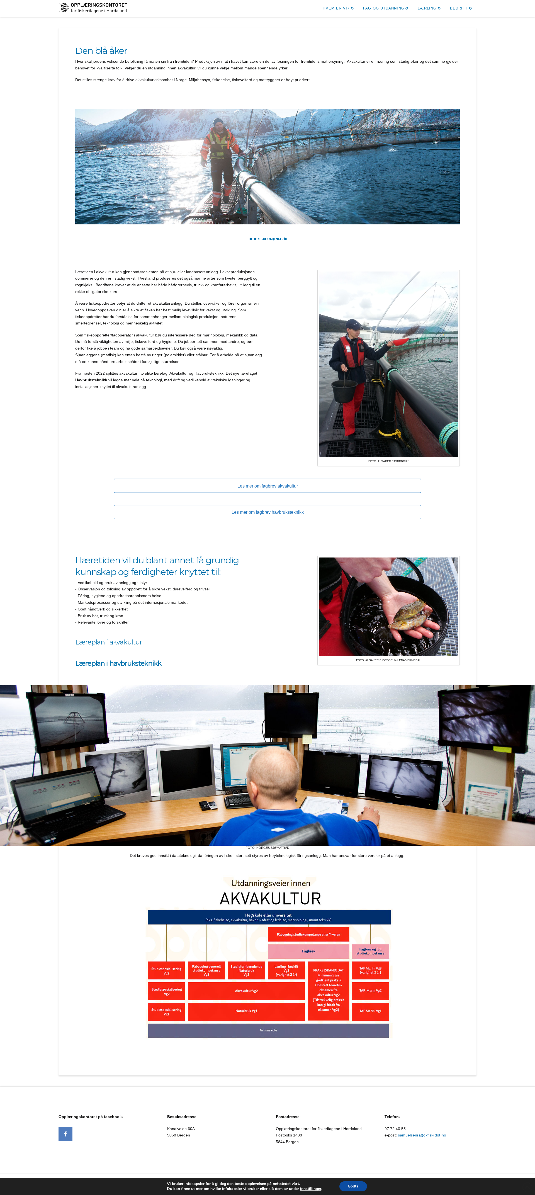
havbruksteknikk (135, 663)
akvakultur (126, 642)
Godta (353, 1186)
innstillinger (310, 1188)
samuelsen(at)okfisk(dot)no (422, 1135)
